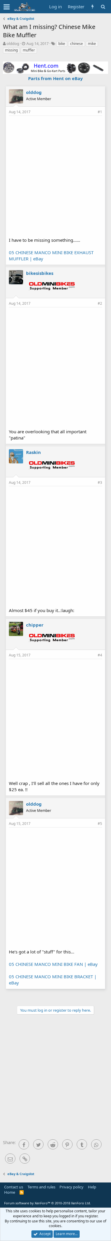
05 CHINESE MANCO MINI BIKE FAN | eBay (53, 964)
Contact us (13, 1187)
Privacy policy (71, 1187)
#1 (100, 111)
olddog (13, 43)
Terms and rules (41, 1187)
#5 (100, 823)
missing (11, 50)
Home (9, 1192)
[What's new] (92, 6)
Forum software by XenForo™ (47, 1203)
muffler (29, 50)
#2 (100, 303)
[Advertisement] (55, 175)
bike (61, 43)
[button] (6, 7)
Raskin (33, 452)
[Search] (103, 6)
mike (92, 43)
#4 (100, 655)
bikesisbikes (39, 273)
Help (92, 1187)
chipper (35, 625)
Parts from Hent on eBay (55, 78)
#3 (100, 482)
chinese (76, 43)
